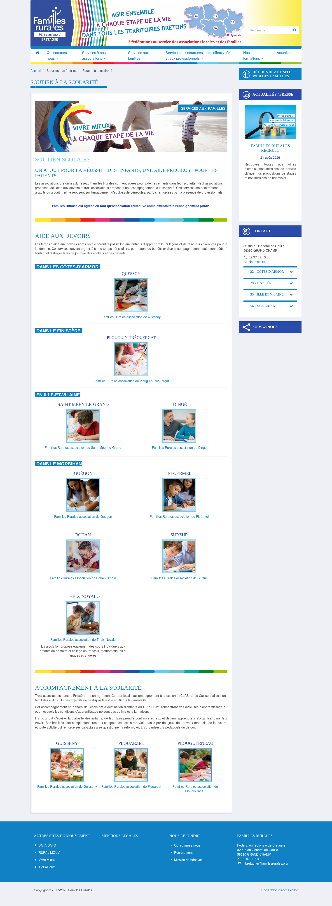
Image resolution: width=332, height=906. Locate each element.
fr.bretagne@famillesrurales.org (265, 863)
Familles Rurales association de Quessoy (131, 317)
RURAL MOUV (49, 852)
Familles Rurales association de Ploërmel (179, 516)
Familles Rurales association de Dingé (179, 447)
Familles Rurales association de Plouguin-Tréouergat (131, 380)
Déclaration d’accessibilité (279, 890)
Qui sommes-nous (187, 845)
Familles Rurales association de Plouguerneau (195, 788)
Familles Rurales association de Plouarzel (131, 786)
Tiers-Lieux (47, 867)
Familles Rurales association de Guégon (83, 516)
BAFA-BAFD (47, 845)
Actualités (284, 52)
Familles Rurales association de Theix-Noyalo (83, 639)
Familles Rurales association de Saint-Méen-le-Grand (83, 447)
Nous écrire (257, 261)
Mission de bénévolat (189, 859)
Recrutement (183, 852)
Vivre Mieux (47, 859)
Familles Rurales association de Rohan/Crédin (83, 578)
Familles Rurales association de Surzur (179, 578)
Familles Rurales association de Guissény (67, 786)
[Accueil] (51, 24)
